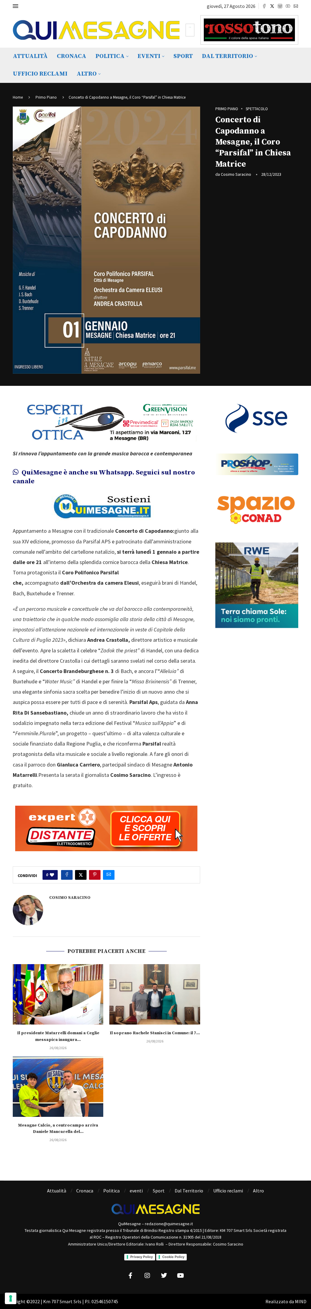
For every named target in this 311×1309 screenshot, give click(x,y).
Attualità (30, 56)
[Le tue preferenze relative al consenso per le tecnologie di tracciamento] (10, 1298)
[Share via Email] (108, 875)
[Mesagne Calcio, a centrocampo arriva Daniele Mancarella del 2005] (58, 1086)
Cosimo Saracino (236, 174)
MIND (300, 1301)
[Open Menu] (15, 6)
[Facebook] (264, 6)
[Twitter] (272, 6)
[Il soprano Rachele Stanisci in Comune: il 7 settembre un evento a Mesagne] (154, 994)
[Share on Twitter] (81, 875)
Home (18, 97)
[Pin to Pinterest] (95, 875)
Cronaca (71, 56)
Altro (87, 74)
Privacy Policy (141, 1257)
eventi (149, 56)
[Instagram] (280, 6)
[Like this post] (52, 875)
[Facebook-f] (131, 1276)
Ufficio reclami (40, 74)
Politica (110, 56)
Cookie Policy (173, 1257)
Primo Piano (46, 97)
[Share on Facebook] (67, 875)
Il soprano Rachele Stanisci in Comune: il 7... (155, 1033)
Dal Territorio (227, 56)
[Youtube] (287, 6)
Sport (183, 56)
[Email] (295, 6)
